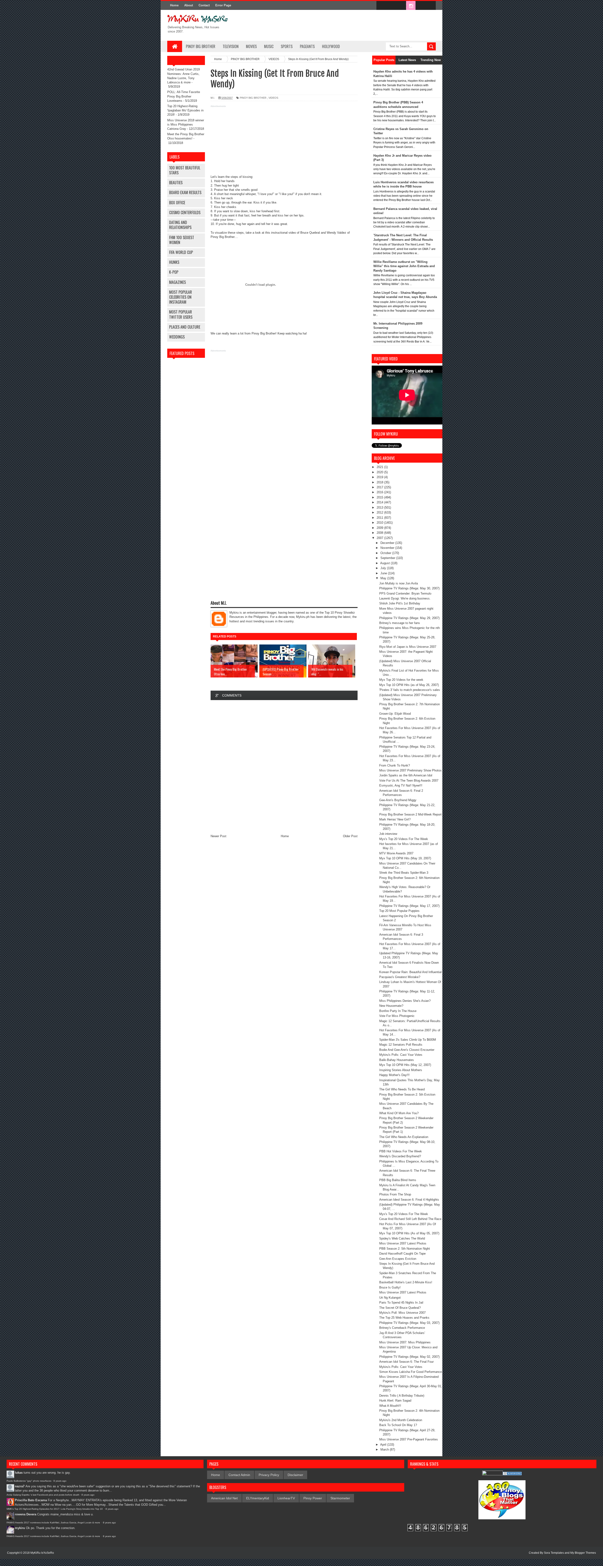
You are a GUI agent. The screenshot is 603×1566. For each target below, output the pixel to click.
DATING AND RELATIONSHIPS (180, 225)
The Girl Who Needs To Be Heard (402, 1089)
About (188, 5)
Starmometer (340, 1498)
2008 (380, 532)
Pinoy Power (312, 1498)
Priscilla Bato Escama (31, 1500)
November (387, 548)
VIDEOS (273, 97)
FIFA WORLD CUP (181, 252)
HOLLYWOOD (331, 46)
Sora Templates (554, 1552)
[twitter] (391, 5)
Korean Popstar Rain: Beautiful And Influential (410, 972)
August (385, 563)
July (383, 568)
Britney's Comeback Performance (402, 1327)
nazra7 (19, 1486)
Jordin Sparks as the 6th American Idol (405, 775)
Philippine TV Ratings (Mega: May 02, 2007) (409, 1356)
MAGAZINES (177, 282)
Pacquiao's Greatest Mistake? (399, 977)
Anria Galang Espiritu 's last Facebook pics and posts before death (43, 1494)
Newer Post (218, 836)
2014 (380, 502)
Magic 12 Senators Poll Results (400, 1044)
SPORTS (287, 46)
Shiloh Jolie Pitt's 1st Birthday (399, 603)
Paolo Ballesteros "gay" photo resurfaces (29, 1481)
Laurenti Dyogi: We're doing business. (405, 598)
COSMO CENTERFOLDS (184, 212)
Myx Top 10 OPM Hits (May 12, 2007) (405, 1065)
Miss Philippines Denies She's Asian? (405, 1001)
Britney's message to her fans (399, 623)
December (387, 543)
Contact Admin (239, 1475)
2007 (380, 538)
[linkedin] (420, 5)
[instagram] (411, 5)
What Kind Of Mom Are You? (399, 1113)
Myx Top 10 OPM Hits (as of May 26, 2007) (409, 685)
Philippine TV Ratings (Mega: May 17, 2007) (409, 906)
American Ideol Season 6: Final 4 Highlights (409, 1199)
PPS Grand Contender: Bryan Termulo (405, 593)
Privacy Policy (269, 1475)
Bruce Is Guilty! (390, 1287)
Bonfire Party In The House (397, 1011)
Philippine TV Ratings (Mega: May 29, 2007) (409, 618)
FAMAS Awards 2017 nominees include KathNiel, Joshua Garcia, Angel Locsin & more (54, 1522)
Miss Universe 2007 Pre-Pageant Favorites (408, 1439)
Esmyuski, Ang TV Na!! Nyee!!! (400, 785)
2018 (380, 482)
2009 (380, 528)
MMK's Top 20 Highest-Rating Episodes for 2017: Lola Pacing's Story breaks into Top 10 (55, 1509)
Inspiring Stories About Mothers (400, 1070)
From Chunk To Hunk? (394, 765)
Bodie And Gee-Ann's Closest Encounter (406, 1050)
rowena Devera (25, 1514)
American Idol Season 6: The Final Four (406, 1361)
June (384, 573)
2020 (380, 472)
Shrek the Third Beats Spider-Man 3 (403, 872)
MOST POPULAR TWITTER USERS (180, 314)
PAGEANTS (307, 46)
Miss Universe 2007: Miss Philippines (405, 1342)
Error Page (223, 5)
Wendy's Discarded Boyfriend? (400, 1156)
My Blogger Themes (583, 1552)
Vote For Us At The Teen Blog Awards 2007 (408, 780)
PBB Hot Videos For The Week (400, 1151)
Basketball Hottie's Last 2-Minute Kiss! (405, 1282)
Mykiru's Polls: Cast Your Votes (400, 1054)
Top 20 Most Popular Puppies (399, 911)
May (383, 578)
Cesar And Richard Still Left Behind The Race (410, 1219)
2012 (380, 512)
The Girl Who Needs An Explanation (403, 1137)
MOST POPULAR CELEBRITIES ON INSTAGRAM (180, 297)
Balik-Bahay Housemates (396, 1060)
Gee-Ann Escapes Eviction (397, 1258)
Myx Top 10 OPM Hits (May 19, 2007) (405, 858)
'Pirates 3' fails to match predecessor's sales (409, 690)
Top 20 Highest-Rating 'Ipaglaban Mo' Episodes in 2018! (185, 110)
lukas (19, 1472)
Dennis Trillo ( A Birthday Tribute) (401, 1395)
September (388, 558)
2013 (380, 507)
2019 (380, 477)
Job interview (388, 834)
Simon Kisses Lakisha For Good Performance (410, 1372)
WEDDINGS (177, 337)
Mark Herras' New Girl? (395, 819)
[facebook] (381, 5)
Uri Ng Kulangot (390, 1297)
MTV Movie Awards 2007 (396, 853)
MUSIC (268, 46)
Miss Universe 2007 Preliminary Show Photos (410, 770)
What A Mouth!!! (390, 1405)
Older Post (350, 836)
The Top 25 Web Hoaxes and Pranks (404, 1317)
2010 (380, 522)
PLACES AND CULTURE (184, 327)
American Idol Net (224, 1498)
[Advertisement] (284, 142)
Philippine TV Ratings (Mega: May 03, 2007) (409, 1323)
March (385, 1449)
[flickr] (401, 5)
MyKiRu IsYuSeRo (42, 1552)
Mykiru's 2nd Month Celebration (400, 1420)
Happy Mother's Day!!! (394, 1075)
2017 (380, 487)
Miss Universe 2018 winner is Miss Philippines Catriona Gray (185, 124)
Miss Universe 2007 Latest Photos (402, 1243)
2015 (380, 497)
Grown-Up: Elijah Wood (395, 713)
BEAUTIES (176, 182)
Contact (204, 5)
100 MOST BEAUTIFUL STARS (184, 170)
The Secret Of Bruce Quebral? (400, 1307)
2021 (380, 467)
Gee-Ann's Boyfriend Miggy (397, 800)
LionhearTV (286, 1498)
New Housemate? (391, 1005)
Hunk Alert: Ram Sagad (395, 1400)
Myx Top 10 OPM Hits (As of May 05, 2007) (409, 1233)
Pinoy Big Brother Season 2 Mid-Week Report (410, 814)
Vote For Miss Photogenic (397, 1016)
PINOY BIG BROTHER (200, 46)
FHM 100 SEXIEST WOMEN (181, 240)
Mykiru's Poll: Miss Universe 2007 (402, 1312)
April (383, 1444)
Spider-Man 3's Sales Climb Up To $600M (407, 1039)
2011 (380, 517)
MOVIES (251, 46)
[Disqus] (284, 767)
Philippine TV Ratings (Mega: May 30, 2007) (409, 588)
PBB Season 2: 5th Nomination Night (404, 1248)
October (386, 553)
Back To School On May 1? (398, 1425)
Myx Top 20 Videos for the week (401, 679)
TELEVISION (231, 46)
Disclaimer (295, 1475)
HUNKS (174, 262)
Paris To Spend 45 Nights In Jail (401, 1302)
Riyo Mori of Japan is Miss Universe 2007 (407, 646)
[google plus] (430, 5)
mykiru (20, 1528)
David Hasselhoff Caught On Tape (402, 1253)
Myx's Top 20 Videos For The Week (403, 839)
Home (174, 5)
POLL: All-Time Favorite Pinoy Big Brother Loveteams (183, 96)
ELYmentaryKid (257, 1498)
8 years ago (59, 1481)
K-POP (173, 272)
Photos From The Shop (395, 1194)
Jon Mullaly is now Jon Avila (398, 583)
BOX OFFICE (177, 202)
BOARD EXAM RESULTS (185, 192)
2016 (380, 492)
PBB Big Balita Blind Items (397, 1180)
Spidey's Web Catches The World (402, 1238)
